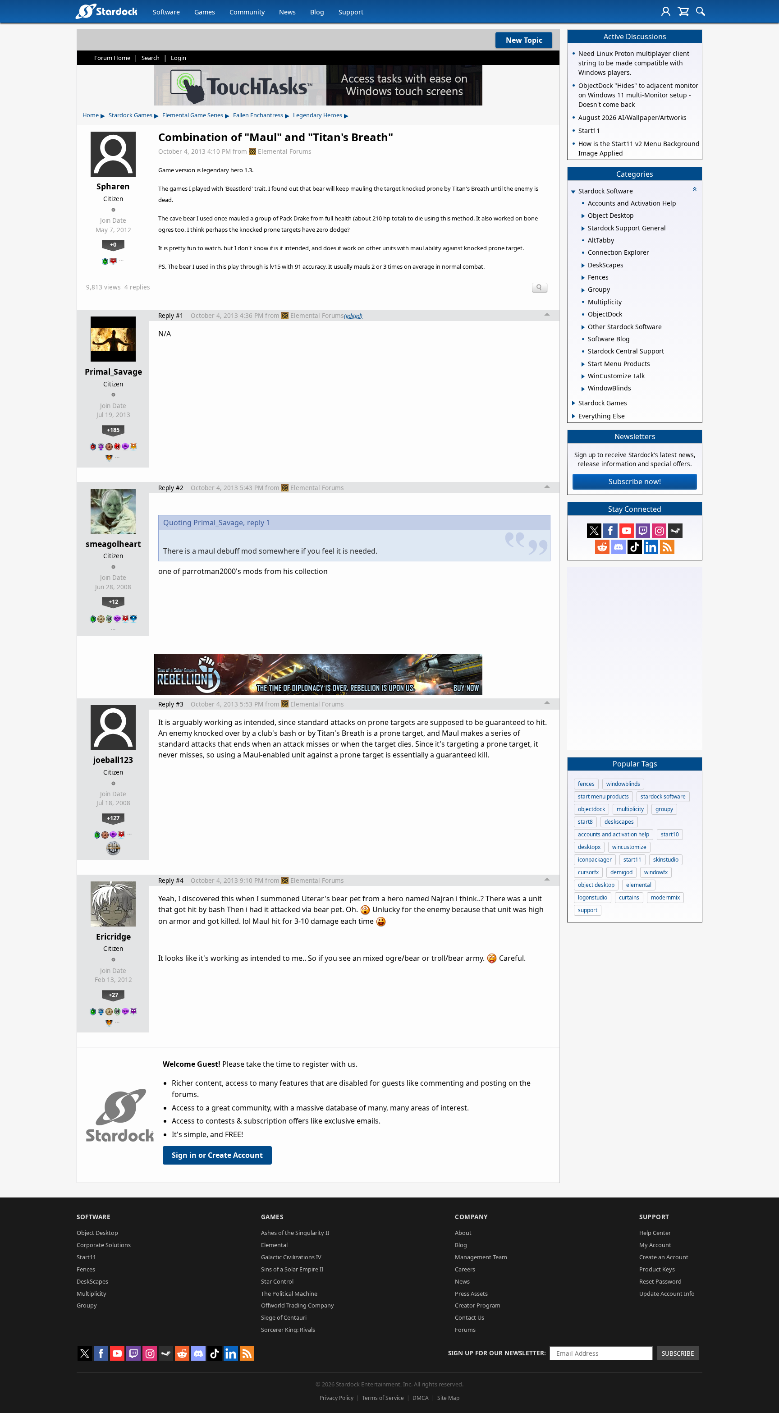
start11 (632, 859)
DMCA (420, 1398)
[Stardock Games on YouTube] (627, 531)
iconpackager (595, 859)
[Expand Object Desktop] (583, 216)
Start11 (86, 1257)
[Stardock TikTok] (635, 547)
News (287, 12)
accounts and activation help (613, 834)
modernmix (665, 897)
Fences (86, 1269)
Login (178, 58)
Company (471, 1216)
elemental (638, 885)
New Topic (524, 40)
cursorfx (588, 872)
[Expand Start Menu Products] (583, 364)
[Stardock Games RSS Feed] (667, 547)
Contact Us (469, 1317)
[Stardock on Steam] (675, 531)
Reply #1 (170, 315)
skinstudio (665, 859)
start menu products (603, 796)
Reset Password (660, 1281)
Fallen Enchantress (258, 115)
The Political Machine (289, 1293)
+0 (113, 244)
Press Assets (471, 1293)
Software (166, 12)
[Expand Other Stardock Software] (583, 327)
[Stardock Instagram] (659, 531)
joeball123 (113, 759)
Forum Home (112, 58)
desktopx (589, 847)
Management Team (481, 1257)
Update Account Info (667, 1293)
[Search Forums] (700, 11)
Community (247, 12)
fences (586, 784)
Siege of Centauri (284, 1317)
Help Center (655, 1233)
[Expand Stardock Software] (573, 191)
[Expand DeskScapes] (583, 265)
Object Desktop (97, 1233)
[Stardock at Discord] (618, 547)
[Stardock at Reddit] (602, 547)
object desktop (596, 885)
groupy (664, 809)
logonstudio (592, 897)
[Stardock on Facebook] (610, 531)
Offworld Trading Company (297, 1305)
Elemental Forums (285, 151)
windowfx (656, 872)
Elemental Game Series (192, 115)
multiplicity (630, 809)
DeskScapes (92, 1281)
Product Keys (657, 1269)
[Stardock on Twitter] (594, 531)
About (463, 1233)
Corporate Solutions (104, 1245)
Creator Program (477, 1305)
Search (151, 58)
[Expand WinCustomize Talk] (583, 376)
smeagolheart (113, 543)
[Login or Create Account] (665, 11)
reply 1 (258, 523)
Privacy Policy (336, 1398)
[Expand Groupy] (583, 290)
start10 (670, 834)
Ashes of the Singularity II (295, 1233)
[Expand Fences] (583, 277)
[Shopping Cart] (683, 11)
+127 (113, 818)
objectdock (591, 809)
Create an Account (663, 1257)
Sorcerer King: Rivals (288, 1330)
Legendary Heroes (317, 115)
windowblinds (623, 784)
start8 (585, 822)
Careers (465, 1269)
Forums (465, 1330)
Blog (317, 12)
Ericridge (113, 936)
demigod (621, 872)
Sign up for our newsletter (496, 1353)
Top (547, 315)
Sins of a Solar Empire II (292, 1269)
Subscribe (678, 1353)
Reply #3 (170, 704)
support (587, 910)
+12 (113, 601)
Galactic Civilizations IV (291, 1257)
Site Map (448, 1398)
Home (90, 115)
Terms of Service (383, 1398)
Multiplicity (91, 1293)
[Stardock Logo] (106, 11)
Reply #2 (170, 487)
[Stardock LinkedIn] (651, 547)
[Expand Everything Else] (573, 416)
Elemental (274, 1245)
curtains (629, 897)
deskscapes (619, 822)
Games (204, 12)
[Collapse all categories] (694, 188)
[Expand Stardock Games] (573, 403)
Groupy (87, 1305)
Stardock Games (130, 115)
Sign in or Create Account (217, 1155)
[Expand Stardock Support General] (583, 228)
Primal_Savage (113, 371)
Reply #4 (170, 880)
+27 (113, 995)
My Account (655, 1245)
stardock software (663, 796)
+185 (113, 430)
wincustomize (629, 847)
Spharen (113, 186)
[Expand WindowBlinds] (583, 389)
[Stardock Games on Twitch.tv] (643, 531)
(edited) (353, 316)
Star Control (277, 1281)
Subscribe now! (635, 481)
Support (351, 12)
